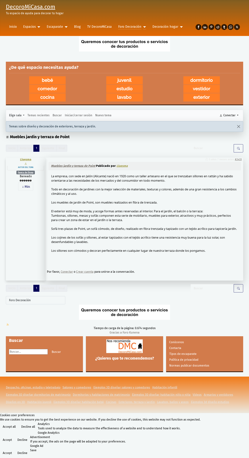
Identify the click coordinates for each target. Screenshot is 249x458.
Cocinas (111, 402)
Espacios (29, 27)
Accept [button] (7, 440)
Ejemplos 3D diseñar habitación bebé (78, 402)
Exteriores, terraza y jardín (136, 402)
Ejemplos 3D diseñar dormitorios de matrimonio (38, 394)
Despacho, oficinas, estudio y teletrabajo (33, 387)
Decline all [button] (28, 426)
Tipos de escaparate (183, 354)
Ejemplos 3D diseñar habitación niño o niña (161, 394)
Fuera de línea (25, 172)
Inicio (13, 27)
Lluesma (25, 159)
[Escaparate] (65, 26)
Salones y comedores (77, 387)
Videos (197, 394)
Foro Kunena (130, 332)
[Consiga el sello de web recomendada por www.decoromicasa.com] (124, 346)
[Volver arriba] (244, 453)
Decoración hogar (165, 27)
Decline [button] (22, 440)
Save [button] (33, 450)
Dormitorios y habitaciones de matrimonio (101, 394)
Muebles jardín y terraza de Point (73, 166)
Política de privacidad (184, 359)
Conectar (67, 271)
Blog (77, 27)
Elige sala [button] (15, 115)
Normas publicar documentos (189, 365)
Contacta (175, 348)
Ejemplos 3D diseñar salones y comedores (121, 387)
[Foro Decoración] (143, 26)
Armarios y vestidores (218, 394)
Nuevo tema (103, 115)
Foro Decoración (129, 27)
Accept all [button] (9, 426)
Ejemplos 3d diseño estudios (210, 402)
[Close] (238, 126)
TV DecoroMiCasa (99, 27)
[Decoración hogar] (180, 26)
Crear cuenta (85, 271)
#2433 (238, 159)
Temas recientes (38, 115)
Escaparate (55, 27)
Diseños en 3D (15, 402)
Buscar (57, 115)
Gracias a (116, 332)
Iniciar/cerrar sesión (78, 115)
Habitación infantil (164, 387)
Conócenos (176, 342)
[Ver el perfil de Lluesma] (25, 163)
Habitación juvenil (39, 402)
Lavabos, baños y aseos (173, 402)
